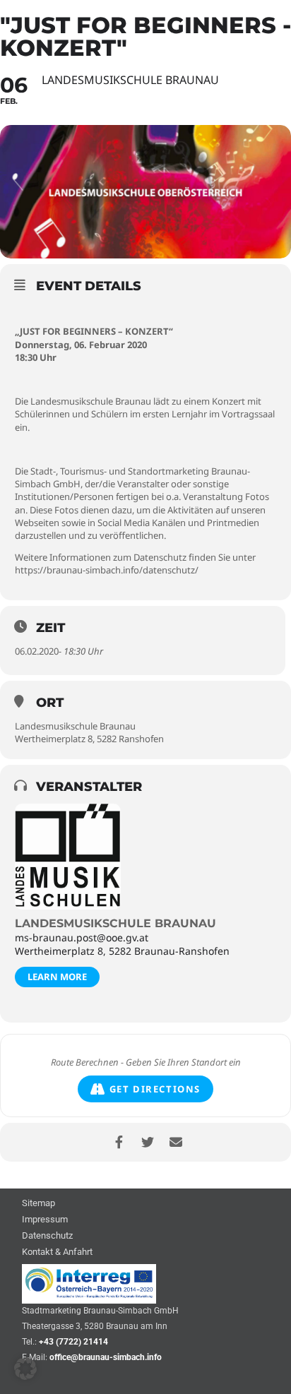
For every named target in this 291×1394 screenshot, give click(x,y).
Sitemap (38, 1203)
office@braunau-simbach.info (105, 1357)
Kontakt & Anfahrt (57, 1252)
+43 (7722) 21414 (73, 1342)
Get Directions (155, 1089)
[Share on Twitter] (147, 1142)
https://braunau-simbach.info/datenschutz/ (106, 570)
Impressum (45, 1220)
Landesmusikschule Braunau (115, 923)
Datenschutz (47, 1236)
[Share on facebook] (119, 1142)
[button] (25, 1368)
